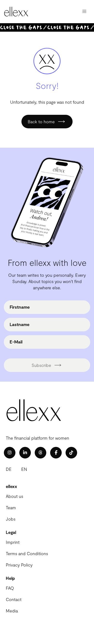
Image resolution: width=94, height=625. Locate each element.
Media (12, 610)
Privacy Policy (19, 564)
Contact (13, 599)
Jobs (10, 519)
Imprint (13, 542)
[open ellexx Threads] (40, 452)
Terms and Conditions (27, 553)
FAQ (10, 588)
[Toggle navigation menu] (84, 11)
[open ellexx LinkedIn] (25, 452)
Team (11, 507)
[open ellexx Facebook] (56, 452)
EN (24, 469)
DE (9, 469)
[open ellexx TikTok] (71, 452)
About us (14, 496)
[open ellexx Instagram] (9, 452)
